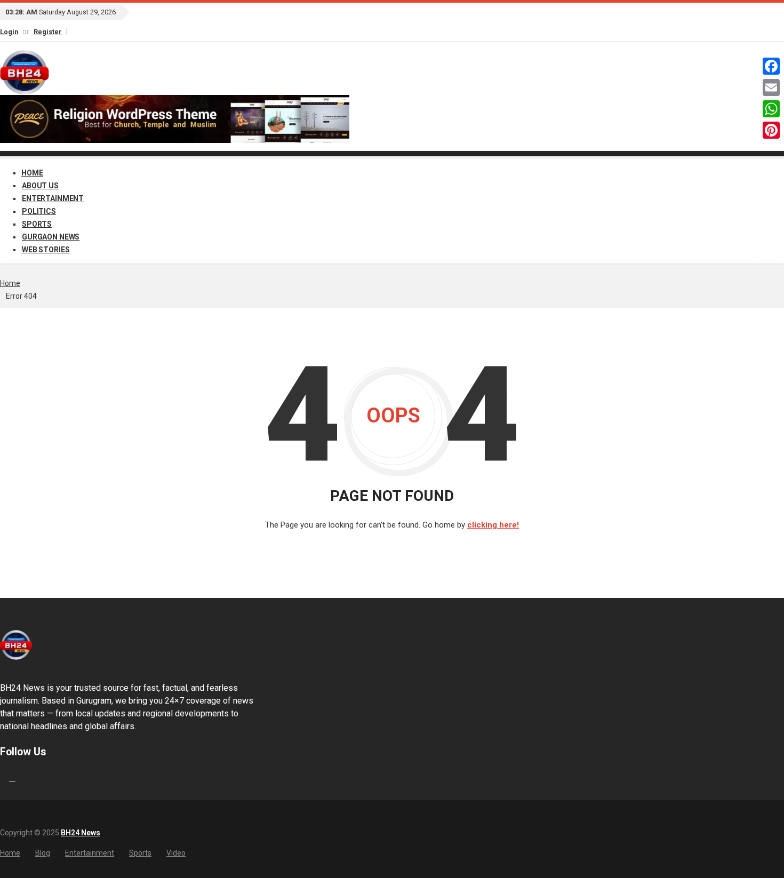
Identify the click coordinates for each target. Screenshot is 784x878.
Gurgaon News (50, 237)
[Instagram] (78, 31)
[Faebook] (1, 777)
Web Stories (45, 249)
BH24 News (80, 832)
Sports (37, 224)
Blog (42, 853)
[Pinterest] (771, 130)
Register (48, 32)
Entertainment (53, 198)
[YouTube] (83, 31)
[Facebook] (73, 31)
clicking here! (493, 525)
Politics (39, 211)
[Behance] (12, 777)
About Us (40, 185)
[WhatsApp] (771, 108)
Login (9, 32)
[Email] (771, 87)
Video (176, 853)
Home (32, 173)
